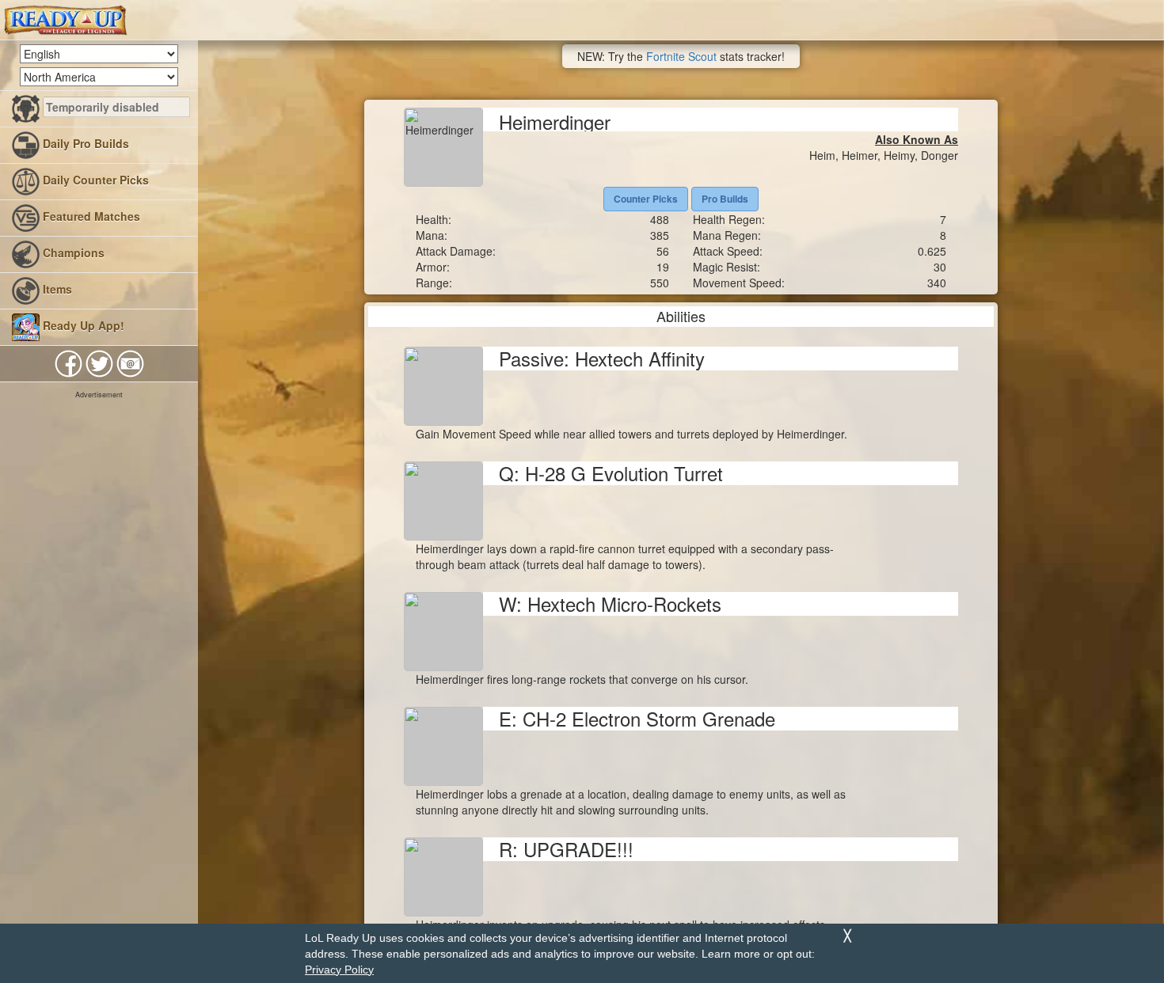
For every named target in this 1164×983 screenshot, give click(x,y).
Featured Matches (90, 216)
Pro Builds (725, 199)
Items (56, 289)
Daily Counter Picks (94, 180)
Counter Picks (646, 199)
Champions (72, 252)
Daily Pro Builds (84, 143)
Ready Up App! (82, 325)
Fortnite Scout (681, 56)
